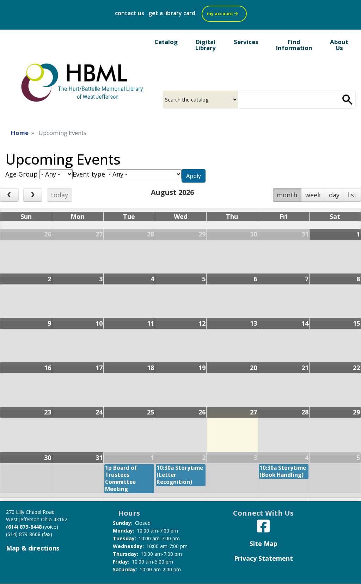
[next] (32, 195)
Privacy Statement (263, 558)
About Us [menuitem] (339, 45)
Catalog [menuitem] (166, 42)
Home (20, 133)
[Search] (347, 99)
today (59, 195)
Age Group (21, 174)
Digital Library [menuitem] (205, 45)
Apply (193, 176)
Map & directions (32, 548)
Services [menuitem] (246, 42)
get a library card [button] (171, 13)
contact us (129, 13)
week (313, 195)
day (334, 195)
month (287, 195)
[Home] (83, 82)
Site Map (263, 543)
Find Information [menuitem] (294, 45)
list (352, 195)
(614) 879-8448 (24, 526)
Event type (89, 174)
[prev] (9, 195)
